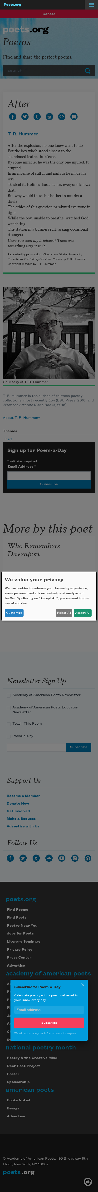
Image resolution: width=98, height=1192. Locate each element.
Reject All (64, 612)
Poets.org (12, 5)
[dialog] (49, 596)
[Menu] (91, 5)
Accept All (82, 612)
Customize (14, 612)
